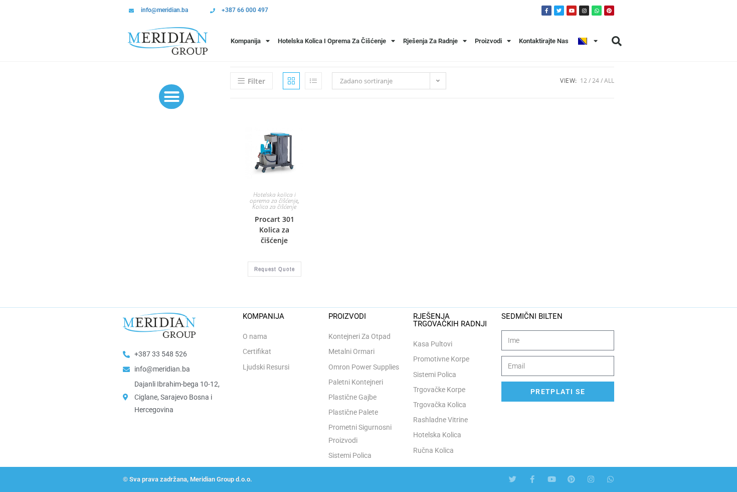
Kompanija (246, 41)
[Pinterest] (609, 11)
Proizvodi (488, 41)
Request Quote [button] (274, 269)
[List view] (313, 80)
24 (595, 80)
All (609, 80)
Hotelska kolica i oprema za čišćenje (274, 197)
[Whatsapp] (597, 11)
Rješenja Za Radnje (430, 41)
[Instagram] (584, 11)
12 (583, 80)
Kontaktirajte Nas (544, 41)
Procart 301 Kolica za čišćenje (274, 229)
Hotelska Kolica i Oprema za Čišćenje (332, 41)
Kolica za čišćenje (274, 206)
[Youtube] (572, 11)
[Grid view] (291, 80)
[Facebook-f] (532, 479)
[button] (617, 41)
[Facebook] (546, 11)
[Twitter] (559, 11)
